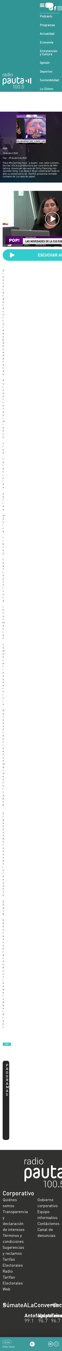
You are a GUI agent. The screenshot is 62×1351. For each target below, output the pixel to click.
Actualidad (47, 33)
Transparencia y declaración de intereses (14, 1220)
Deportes (46, 71)
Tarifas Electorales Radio (13, 1265)
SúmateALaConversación (22, 1305)
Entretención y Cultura (48, 52)
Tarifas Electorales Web (13, 1283)
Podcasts (46, 16)
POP (5, 148)
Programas (47, 25)
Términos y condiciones (13, 1238)
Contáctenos (48, 1223)
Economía (46, 42)
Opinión (45, 62)
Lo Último (46, 89)
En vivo (7, 1342)
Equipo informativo (47, 1214)
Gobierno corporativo (47, 1202)
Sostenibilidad (49, 80)
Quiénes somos (10, 1202)
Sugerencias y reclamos (13, 1250)
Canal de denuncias (46, 1232)
